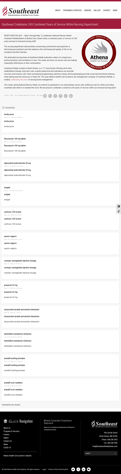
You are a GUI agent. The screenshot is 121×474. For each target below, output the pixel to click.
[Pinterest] (60, 96)
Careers (6, 434)
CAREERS (87, 10)
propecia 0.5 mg (10, 285)
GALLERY (97, 10)
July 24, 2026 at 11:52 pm (13, 361)
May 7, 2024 (9, 95)
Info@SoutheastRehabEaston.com (105, 446)
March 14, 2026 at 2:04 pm (13, 190)
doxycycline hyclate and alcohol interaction (21, 309)
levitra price (9, 114)
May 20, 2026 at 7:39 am (12, 312)
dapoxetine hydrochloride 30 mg (17, 163)
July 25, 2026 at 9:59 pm (13, 386)
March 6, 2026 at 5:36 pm (13, 142)
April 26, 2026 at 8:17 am (13, 239)
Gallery (6, 438)
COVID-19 (7, 448)
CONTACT (106, 10)
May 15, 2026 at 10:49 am (13, 264)
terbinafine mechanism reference (17, 334)
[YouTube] (89, 469)
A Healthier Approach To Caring (26, 95)
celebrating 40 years (19, 80)
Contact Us (8, 441)
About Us (7, 428)
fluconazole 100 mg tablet (15, 139)
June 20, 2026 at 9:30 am (13, 337)
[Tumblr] (66, 96)
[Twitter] (50, 96)
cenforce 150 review (12, 212)
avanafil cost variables (13, 383)
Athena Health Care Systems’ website (17, 456)
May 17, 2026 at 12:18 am (13, 288)
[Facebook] (55, 96)
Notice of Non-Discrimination (58, 469)
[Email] (45, 96)
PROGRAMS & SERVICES (72, 10)
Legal (44, 469)
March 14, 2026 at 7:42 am (13, 166)
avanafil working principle (14, 358)
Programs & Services (11, 431)
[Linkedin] (71, 96)
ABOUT (58, 10)
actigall (7, 187)
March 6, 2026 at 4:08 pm (13, 117)
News (6, 444)
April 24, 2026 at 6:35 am (13, 215)
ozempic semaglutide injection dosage (20, 261)
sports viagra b (10, 236)
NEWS (115, 10)
